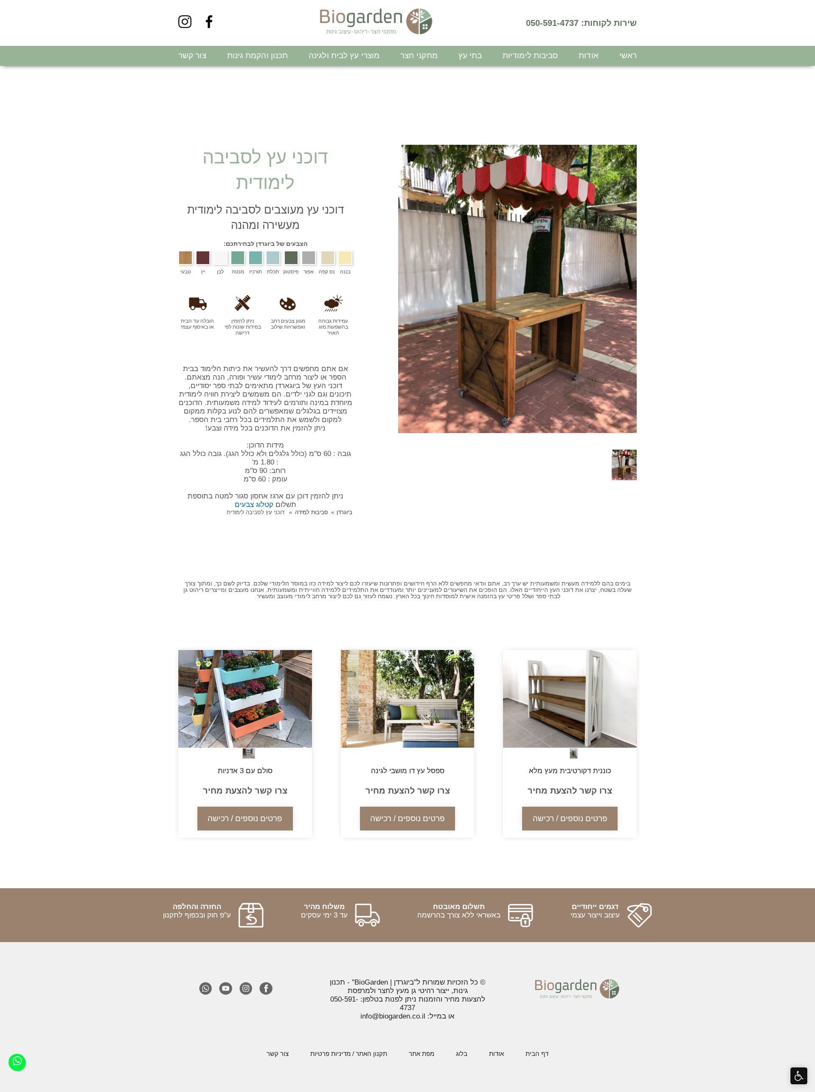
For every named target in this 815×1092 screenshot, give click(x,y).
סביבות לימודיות (530, 55)
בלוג (461, 1053)
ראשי (628, 55)
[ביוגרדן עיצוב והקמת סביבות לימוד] (376, 23)
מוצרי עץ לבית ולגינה (344, 55)
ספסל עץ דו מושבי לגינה (407, 771)
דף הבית (537, 1053)
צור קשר (192, 55)
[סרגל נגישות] (799, 1076)
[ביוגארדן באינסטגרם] (184, 24)
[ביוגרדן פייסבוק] (209, 24)
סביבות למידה (311, 512)
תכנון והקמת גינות (257, 55)
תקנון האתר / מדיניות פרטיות (348, 1053)
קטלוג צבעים (254, 505)
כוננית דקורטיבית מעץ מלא (570, 771)
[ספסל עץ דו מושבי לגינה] (408, 746)
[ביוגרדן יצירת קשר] (16, 1062)
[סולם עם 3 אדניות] (245, 746)
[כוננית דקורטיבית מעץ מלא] (570, 746)
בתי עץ (470, 55)
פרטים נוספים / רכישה (570, 818)
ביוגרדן (344, 512)
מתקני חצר (419, 55)
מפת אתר (421, 1053)
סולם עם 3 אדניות (245, 771)
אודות (589, 55)
